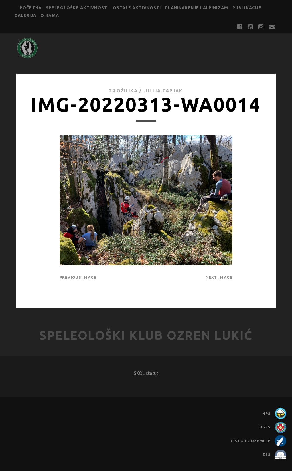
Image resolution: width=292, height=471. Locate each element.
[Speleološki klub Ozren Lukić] (27, 56)
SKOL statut (146, 373)
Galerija (25, 15)
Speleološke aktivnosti (77, 7)
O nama (49, 15)
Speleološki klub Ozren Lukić (146, 335)
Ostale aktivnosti (137, 7)
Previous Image (78, 277)
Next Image (219, 277)
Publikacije (247, 7)
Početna (31, 7)
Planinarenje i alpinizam (196, 7)
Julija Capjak (163, 90)
